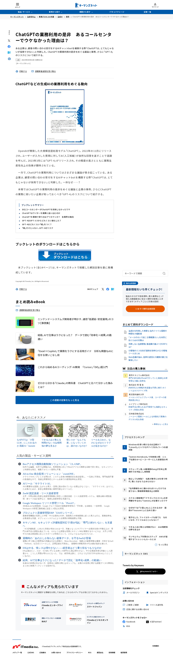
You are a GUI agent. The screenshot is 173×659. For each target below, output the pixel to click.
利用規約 (155, 646)
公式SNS (30, 652)
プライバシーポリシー (74, 652)
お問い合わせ (56, 652)
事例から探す (54, 12)
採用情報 (112, 652)
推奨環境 (124, 652)
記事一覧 (147, 12)
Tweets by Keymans (133, 565)
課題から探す (84, 12)
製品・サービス (24, 12)
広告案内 (42, 652)
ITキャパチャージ (117, 12)
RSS (89, 652)
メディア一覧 (17, 652)
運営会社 (100, 652)
